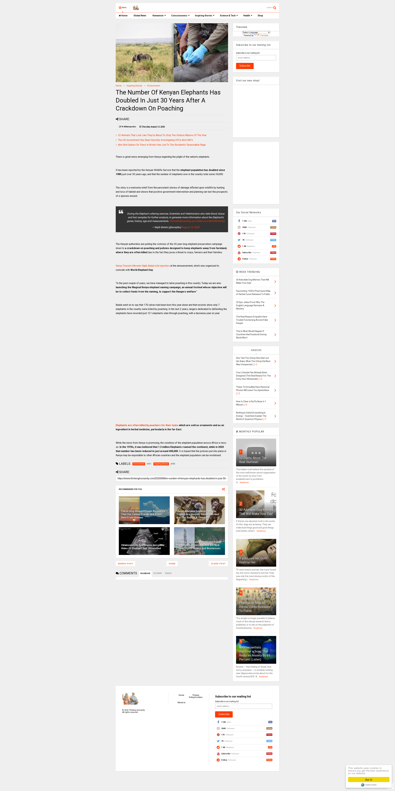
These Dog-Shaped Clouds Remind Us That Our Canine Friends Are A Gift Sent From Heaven (143, 514)
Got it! (368, 779)
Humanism (158, 15)
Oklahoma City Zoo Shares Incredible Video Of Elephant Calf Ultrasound (142, 547)
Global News (140, 15)
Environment (153, 85)
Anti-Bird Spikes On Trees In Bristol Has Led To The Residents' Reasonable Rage (162, 144)
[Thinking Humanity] (136, 8)
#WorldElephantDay (180, 221)
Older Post (218, 564)
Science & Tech (228, 15)
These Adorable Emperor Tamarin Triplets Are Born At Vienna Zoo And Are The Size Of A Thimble (197, 514)
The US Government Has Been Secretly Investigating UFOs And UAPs (155, 140)
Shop (260, 15)
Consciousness (179, 15)
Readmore (244, 482)
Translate (264, 35)
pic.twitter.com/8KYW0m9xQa (208, 221)
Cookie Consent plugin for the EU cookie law (368, 785)
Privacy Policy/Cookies (196, 696)
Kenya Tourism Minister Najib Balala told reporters (143, 265)
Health (246, 15)
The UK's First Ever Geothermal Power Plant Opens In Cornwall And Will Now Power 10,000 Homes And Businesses (199, 545)
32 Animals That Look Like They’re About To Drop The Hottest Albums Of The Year (162, 135)
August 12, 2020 (191, 227)
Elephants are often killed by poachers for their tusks (147, 425)
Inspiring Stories (203, 15)
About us (181, 702)
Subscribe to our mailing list (248, 53)
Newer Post (125, 564)
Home (124, 15)
